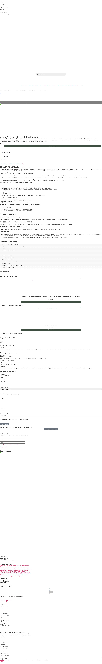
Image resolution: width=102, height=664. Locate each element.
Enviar (2, 661)
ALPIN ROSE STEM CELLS (51, 325)
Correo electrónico (4, 646)
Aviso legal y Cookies (4, 580)
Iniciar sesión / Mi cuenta (5, 620)
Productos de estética (33, 85)
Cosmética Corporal (62, 85)
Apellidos (3, 644)
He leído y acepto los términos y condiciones (10, 444)
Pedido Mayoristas (3, 623)
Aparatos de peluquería (73, 85)
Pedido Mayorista (3, 12)
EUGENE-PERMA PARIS (16, 90)
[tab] (3, 163)
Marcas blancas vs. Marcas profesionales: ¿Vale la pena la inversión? (15, 573)
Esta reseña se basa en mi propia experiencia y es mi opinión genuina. (15, 419)
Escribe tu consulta (4, 653)
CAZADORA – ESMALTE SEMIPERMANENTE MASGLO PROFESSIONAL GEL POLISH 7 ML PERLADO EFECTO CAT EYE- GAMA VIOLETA (51, 297)
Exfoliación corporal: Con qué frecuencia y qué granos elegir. (14, 574)
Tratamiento (24, 90)
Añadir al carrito (52, 146)
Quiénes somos (3, 1)
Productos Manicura (23, 85)
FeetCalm (54, 85)
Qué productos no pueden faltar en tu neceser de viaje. (13, 571)
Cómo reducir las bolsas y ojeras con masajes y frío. (12, 576)
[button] (101, 146)
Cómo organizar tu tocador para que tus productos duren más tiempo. (16, 569)
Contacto (2, 9)
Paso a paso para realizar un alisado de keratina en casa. (13, 566)
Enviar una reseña (4, 424)
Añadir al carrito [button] (51, 301)
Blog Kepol (2, 4)
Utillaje (81, 85)
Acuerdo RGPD (3, 658)
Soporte (1, 583)
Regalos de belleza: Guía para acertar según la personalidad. (14, 570)
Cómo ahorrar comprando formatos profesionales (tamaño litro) (14, 565)
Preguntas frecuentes (4, 7)
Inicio (1, 90)
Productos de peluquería (45, 85)
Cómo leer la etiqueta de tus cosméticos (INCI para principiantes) (15, 572)
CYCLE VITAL (29, 90)
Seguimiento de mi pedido (5, 625)
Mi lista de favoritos (4, 621)
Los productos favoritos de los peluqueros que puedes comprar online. (16, 568)
